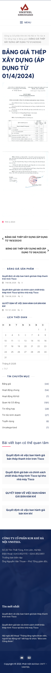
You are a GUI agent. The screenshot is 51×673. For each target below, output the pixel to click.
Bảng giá (6, 383)
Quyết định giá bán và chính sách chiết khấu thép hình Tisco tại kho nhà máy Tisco (25, 476)
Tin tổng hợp (8, 408)
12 (19, 340)
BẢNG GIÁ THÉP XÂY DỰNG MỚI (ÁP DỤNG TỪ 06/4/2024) (26, 250)
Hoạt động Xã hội (10, 396)
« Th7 (5, 368)
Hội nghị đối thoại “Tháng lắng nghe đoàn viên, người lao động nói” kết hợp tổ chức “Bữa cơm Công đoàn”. (24, 638)
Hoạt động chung (10, 390)
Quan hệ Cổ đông (11, 402)
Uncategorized (9, 427)
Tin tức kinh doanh (11, 415)
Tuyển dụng (8, 421)
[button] (25, 22)
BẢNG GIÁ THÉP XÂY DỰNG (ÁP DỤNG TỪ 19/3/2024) (26, 239)
